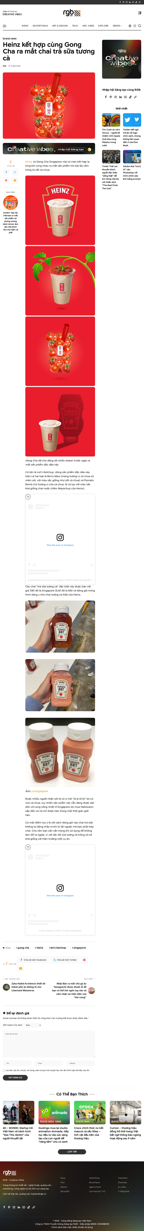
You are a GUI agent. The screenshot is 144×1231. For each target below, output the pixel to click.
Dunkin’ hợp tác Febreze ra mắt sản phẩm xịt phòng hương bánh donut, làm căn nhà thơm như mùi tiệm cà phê (10, 223)
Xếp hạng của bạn (12, 1025)
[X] (15, 172)
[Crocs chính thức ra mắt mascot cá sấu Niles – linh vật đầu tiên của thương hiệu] (90, 1112)
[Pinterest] (123, 2)
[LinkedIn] (129, 2)
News (58, 1121)
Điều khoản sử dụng (83, 1227)
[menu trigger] (6, 26)
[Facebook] (120, 2)
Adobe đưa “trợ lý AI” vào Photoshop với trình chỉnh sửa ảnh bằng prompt (132, 172)
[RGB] (72, 13)
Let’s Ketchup (58, 947)
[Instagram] (126, 2)
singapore (80, 947)
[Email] (15, 180)
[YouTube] (133, 2)
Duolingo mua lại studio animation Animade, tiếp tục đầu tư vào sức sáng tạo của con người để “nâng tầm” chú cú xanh (54, 1135)
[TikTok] (136, 2)
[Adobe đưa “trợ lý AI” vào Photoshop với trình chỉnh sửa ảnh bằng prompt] (132, 157)
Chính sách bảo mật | (62, 1227)
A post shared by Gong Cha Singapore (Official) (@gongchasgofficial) (61, 580)
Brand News (10, 38)
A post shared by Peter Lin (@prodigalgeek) (60, 930)
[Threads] (139, 2)
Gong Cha (23, 947)
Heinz (28, 161)
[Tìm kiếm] (139, 26)
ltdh (4, 66)
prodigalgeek (40, 791)
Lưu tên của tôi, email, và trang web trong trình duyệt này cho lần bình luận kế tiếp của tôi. (48, 1070)
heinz (40, 947)
